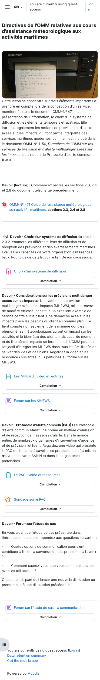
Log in (90, 6)
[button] (18, 7)
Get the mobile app (22, 661)
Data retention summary (26, 655)
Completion (49, 281)
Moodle (33, 673)
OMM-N (16, 204)
